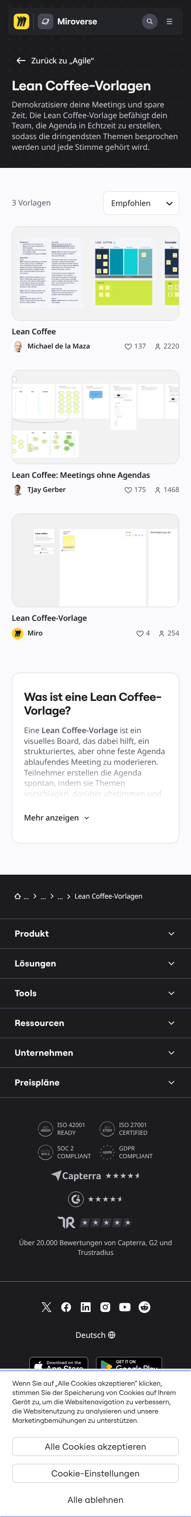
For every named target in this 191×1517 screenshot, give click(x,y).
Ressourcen (40, 1022)
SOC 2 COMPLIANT (74, 1152)
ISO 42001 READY (71, 1129)
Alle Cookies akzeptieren (95, 1446)
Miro (35, 633)
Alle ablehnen (96, 1499)
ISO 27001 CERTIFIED (133, 1129)
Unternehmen (44, 1052)
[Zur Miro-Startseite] (21, 21)
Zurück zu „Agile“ (62, 60)
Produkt (32, 933)
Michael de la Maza (58, 346)
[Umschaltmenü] (169, 21)
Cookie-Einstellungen (95, 1473)
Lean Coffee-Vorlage (49, 618)
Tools (26, 993)
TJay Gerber (46, 490)
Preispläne (37, 1082)
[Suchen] (150, 21)
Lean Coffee (34, 332)
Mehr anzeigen (51, 817)
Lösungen (35, 963)
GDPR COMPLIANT (136, 1152)
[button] (141, 203)
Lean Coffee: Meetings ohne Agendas (81, 475)
